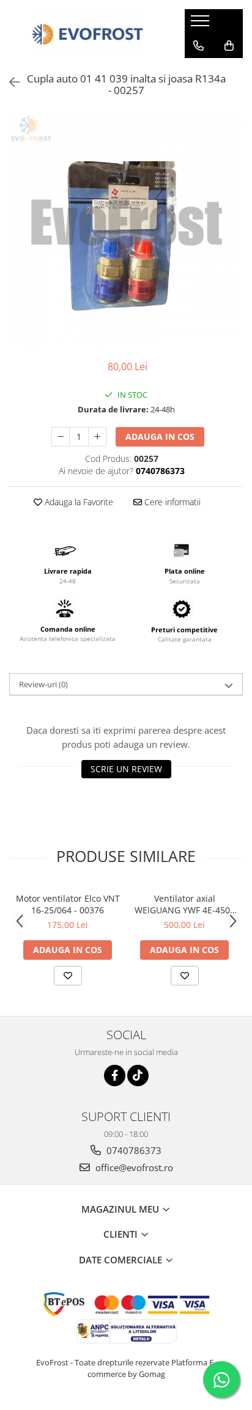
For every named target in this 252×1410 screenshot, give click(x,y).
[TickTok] (138, 1075)
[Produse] (201, 24)
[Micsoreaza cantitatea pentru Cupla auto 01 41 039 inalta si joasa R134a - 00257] (60, 437)
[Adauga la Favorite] (68, 975)
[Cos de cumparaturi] (229, 46)
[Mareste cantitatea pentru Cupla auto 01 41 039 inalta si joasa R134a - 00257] (97, 437)
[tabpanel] (126, 231)
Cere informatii (171, 502)
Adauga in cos (160, 436)
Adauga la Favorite (77, 502)
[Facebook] (114, 1075)
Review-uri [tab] (43, 684)
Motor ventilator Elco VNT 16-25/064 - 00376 (68, 904)
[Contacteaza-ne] (198, 46)
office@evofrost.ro (133, 1167)
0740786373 (132, 1150)
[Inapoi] (9, 82)
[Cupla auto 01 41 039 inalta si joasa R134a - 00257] (126, 231)
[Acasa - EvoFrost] (87, 33)
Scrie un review (126, 769)
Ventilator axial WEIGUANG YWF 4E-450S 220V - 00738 (185, 904)
